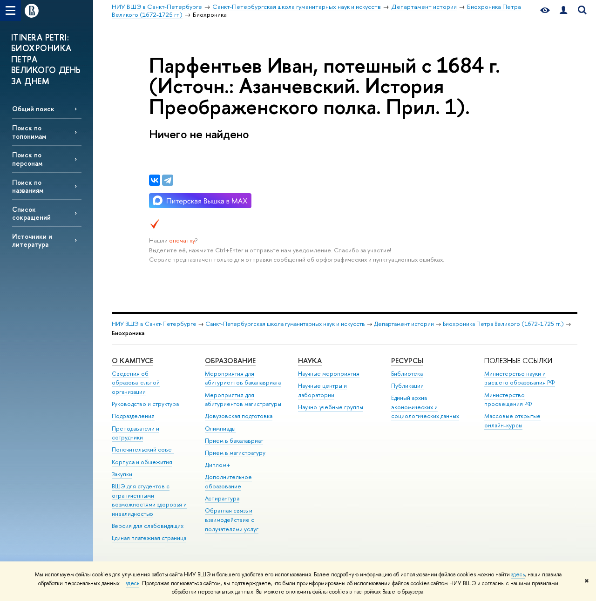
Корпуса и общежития (142, 462)
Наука (310, 360)
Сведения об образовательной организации (136, 383)
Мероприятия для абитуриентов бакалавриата (243, 378)
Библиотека (407, 374)
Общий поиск (33, 108)
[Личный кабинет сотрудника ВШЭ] (563, 10)
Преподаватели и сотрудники (135, 433)
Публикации (407, 386)
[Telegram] (167, 180)
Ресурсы (407, 360)
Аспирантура (222, 498)
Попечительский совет (143, 449)
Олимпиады (220, 428)
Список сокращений (31, 213)
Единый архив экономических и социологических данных (425, 407)
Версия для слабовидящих (147, 526)
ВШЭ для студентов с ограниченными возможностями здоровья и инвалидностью (149, 500)
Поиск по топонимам (29, 131)
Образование (230, 360)
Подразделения (133, 416)
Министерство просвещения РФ (508, 399)
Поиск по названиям (27, 186)
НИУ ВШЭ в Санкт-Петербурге (154, 324)
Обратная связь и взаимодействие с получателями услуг (231, 519)
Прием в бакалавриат (234, 441)
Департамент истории (404, 324)
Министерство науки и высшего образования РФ (519, 378)
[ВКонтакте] (154, 180)
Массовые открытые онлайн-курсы (512, 420)
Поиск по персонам (27, 158)
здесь (518, 574)
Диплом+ (217, 465)
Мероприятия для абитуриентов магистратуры (243, 399)
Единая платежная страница (149, 538)
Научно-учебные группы (330, 407)
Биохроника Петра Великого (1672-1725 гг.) (503, 324)
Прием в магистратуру (235, 453)
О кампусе (132, 360)
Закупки (122, 474)
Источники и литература (32, 240)
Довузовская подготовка (238, 416)
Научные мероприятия (328, 374)
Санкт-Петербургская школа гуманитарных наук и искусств (285, 324)
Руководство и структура (145, 404)
